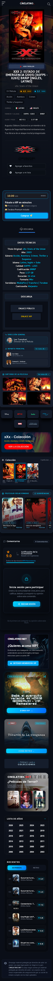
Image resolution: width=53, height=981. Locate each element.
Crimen (32, 97)
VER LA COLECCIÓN (18, 446)
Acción (9, 97)
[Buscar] (49, 4)
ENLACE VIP (26, 316)
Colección (10, 460)
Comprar (25, 215)
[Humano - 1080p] (39, 799)
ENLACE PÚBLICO (27, 308)
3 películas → (46, 460)
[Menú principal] (5, 5)
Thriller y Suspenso (15, 102)
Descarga (28, 229)
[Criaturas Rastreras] (13, 799)
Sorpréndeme (43, 493)
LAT (26, 3)
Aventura (20, 97)
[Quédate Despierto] (26, 799)
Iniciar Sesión (28, 604)
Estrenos (17, 868)
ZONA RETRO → (26, 751)
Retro (36, 868)
